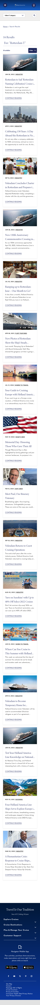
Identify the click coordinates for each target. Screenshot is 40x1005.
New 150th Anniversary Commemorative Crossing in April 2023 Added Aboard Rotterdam (19, 237)
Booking (19, 799)
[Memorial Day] (20, 417)
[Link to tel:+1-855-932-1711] (34, 5)
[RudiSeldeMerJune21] (20, 262)
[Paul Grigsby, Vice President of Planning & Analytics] (20, 469)
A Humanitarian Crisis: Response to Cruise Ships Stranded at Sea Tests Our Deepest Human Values (17, 858)
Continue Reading (13, 98)
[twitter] (20, 976)
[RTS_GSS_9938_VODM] (20, 521)
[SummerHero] (20, 624)
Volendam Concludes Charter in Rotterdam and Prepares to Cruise (19, 185)
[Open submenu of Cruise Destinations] (35, 927)
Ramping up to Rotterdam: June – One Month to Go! (18, 288)
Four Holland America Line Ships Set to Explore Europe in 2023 (20, 806)
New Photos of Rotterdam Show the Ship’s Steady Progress (18, 340)
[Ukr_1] (20, 158)
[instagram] (31, 976)
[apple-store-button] (28, 966)
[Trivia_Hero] (20, 728)
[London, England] (20, 366)
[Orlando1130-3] (20, 832)
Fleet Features (21, 333)
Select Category (10, 15)
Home (5, 27)
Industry (19, 74)
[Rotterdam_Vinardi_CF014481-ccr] (20, 55)
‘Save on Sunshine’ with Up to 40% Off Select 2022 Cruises (19, 599)
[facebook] (8, 976)
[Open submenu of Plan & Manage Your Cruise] (35, 932)
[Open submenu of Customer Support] (35, 938)
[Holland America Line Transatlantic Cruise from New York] (20, 107)
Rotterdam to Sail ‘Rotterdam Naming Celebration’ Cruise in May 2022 (20, 81)
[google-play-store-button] (11, 966)
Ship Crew (19, 489)
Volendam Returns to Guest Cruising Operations (18, 547)
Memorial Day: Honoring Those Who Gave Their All (18, 444)
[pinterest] (26, 976)
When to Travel (22, 644)
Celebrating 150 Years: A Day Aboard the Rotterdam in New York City (20, 133)
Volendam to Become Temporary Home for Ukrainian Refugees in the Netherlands (17, 703)
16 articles (6, 50)
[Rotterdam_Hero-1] (20, 210)
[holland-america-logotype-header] (20, 5)
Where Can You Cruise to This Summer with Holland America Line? (18, 651)
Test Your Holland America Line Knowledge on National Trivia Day (19, 754)
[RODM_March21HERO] (20, 314)
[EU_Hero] (20, 780)
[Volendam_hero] (20, 676)
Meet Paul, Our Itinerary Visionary (17, 495)
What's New (20, 437)
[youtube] (14, 976)
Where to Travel (21, 385)
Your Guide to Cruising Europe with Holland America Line (19, 392)
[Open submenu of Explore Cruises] (35, 922)
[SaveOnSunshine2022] (20, 573)
